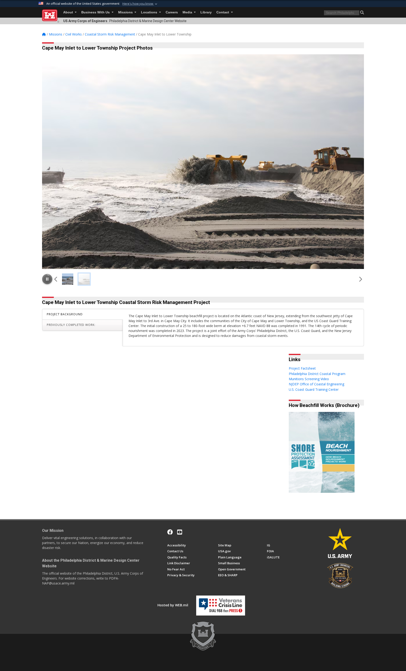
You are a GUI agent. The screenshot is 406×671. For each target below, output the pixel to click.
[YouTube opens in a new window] (179, 532)
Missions (126, 12)
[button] (140, 3)
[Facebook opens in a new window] (170, 532)
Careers (172, 12)
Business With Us (96, 12)
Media (188, 12)
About (68, 12)
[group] (203, 161)
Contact (223, 12)
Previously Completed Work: (71, 325)
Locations (149, 12)
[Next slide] (360, 279)
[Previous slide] (56, 279)
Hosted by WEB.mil (172, 605)
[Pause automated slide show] (47, 279)
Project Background (65, 314)
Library (206, 12)
